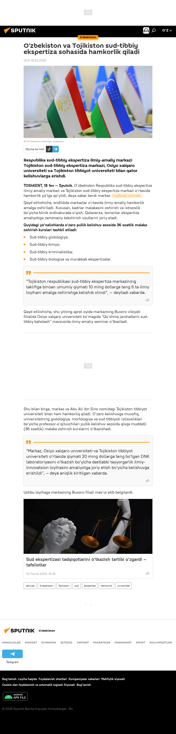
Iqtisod (66, 642)
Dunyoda (48, 642)
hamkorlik (106, 585)
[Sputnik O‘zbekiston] (21, 34)
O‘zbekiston (46, 585)
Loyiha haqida (27, 679)
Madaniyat (123, 642)
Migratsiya (101, 642)
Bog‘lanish (9, 679)
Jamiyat (30, 585)
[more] (147, 300)
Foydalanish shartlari (53, 679)
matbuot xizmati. (126, 195)
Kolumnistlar (161, 642)
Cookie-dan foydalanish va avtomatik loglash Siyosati (38, 685)
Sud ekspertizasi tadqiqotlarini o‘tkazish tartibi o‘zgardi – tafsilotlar (86, 562)
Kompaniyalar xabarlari (84, 679)
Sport (140, 642)
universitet (123, 585)
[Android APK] (15, 697)
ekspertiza (90, 585)
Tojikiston (63, 585)
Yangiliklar (11, 642)
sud (76, 585)
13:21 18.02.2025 (35, 60)
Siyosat (31, 642)
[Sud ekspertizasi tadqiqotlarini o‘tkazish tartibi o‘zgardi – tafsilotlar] (88, 526)
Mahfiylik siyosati (113, 679)
